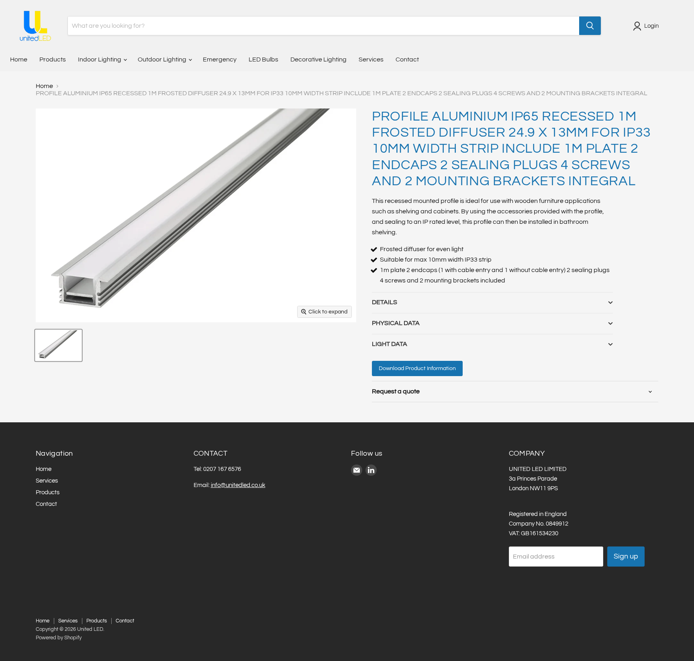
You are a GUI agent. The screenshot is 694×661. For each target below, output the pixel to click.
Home (18, 59)
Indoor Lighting (100, 59)
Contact (407, 59)
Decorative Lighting (318, 59)
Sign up (626, 556)
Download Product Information (417, 368)
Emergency (220, 59)
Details (384, 302)
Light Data (389, 344)
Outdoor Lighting (163, 59)
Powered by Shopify (59, 638)
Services (371, 59)
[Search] (590, 25)
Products (52, 59)
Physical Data (396, 323)
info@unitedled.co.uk (238, 485)
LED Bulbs (263, 59)
